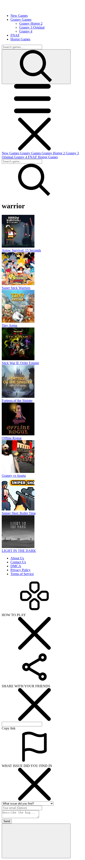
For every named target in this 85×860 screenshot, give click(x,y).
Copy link (8, 728)
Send (6, 821)
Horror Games (48, 157)
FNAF (33, 157)
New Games (11, 153)
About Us (17, 558)
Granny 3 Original (31, 27)
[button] (34, 115)
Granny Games (31, 153)
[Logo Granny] (21, 8)
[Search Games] (36, 66)
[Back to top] (36, 841)
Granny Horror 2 (30, 23)
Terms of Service (22, 574)
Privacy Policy (20, 570)
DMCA (15, 566)
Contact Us (18, 562)
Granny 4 (25, 31)
